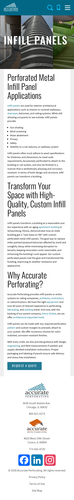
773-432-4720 (37, 449)
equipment (53, 302)
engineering (13, 345)
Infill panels (13, 105)
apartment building (49, 227)
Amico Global (49, 313)
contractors (57, 298)
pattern (11, 327)
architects (45, 298)
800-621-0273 (37, 414)
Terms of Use (37, 484)
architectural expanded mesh (28, 317)
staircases (12, 113)
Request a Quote (24, 366)
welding (28, 309)
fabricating (13, 309)
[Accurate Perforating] (37, 396)
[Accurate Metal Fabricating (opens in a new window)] (37, 432)
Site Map (37, 490)
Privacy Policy (37, 477)
